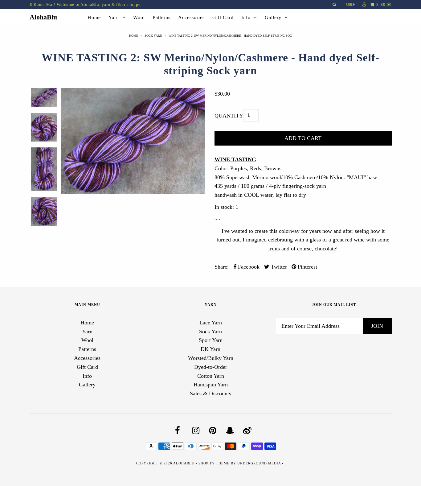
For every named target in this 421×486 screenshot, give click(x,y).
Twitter (278, 267)
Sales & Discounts (210, 393)
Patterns (161, 17)
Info (246, 17)
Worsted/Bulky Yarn (210, 358)
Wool (139, 17)
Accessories (191, 17)
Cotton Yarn (210, 376)
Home (94, 17)
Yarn (113, 17)
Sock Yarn (153, 35)
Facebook (248, 267)
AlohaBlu (43, 17)
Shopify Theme (214, 463)
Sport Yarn (211, 340)
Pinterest (306, 267)
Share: (222, 267)
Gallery (273, 17)
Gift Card (223, 17)
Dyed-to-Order (210, 367)
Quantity (229, 116)
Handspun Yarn (211, 384)
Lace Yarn (210, 322)
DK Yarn (210, 349)
